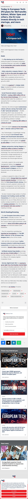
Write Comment (14, 308)
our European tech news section (10, 206)
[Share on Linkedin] (14, 343)
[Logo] (3, 2)
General (3, 369)
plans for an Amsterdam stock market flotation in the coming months (13, 65)
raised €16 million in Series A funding (12, 148)
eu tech (14, 293)
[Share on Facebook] (3, 343)
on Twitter (12, 287)
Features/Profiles (5, 6)
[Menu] (26, 2)
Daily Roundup (17, 290)
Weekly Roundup (5, 290)
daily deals (4, 296)
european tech (5, 293)
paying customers (9, 204)
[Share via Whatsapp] (19, 343)
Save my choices (14, 334)
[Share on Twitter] (8, 343)
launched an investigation (8, 233)
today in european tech (16, 296)
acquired (11, 85)
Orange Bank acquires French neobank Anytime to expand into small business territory (12, 463)
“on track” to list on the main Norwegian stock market (14, 73)
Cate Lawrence (5, 377)
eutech (22, 293)
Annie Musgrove (5, 468)
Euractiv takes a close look (16, 247)
